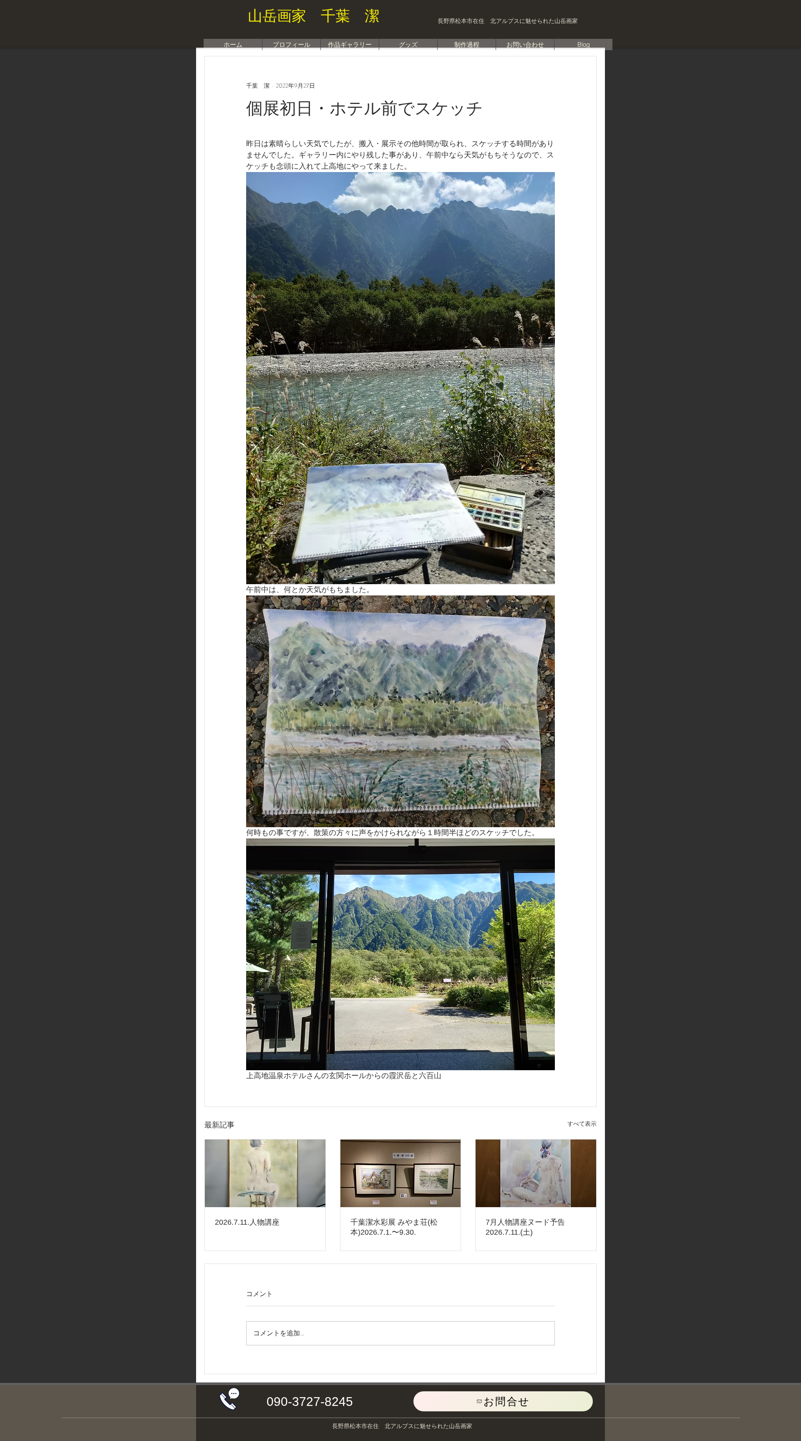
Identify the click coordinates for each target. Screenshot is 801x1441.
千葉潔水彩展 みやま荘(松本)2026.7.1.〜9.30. (394, 1227)
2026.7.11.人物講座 (247, 1222)
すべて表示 (582, 1123)
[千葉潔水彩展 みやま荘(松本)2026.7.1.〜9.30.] (400, 1173)
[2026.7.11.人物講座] (265, 1173)
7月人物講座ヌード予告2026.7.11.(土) (525, 1227)
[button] (310, 1402)
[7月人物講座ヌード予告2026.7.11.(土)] (536, 1173)
